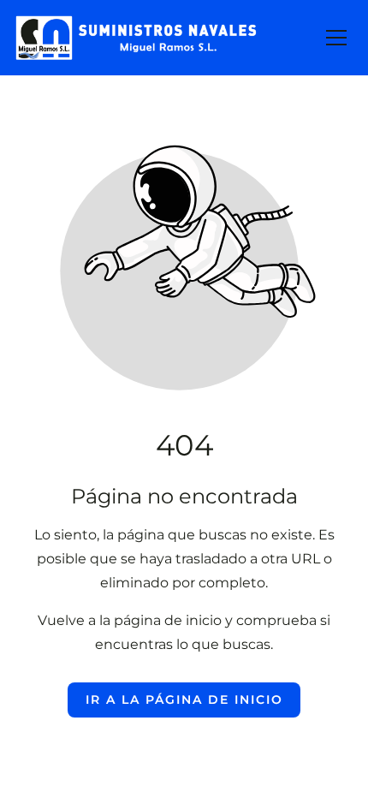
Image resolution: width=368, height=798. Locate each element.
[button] (336, 38)
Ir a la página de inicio (184, 699)
